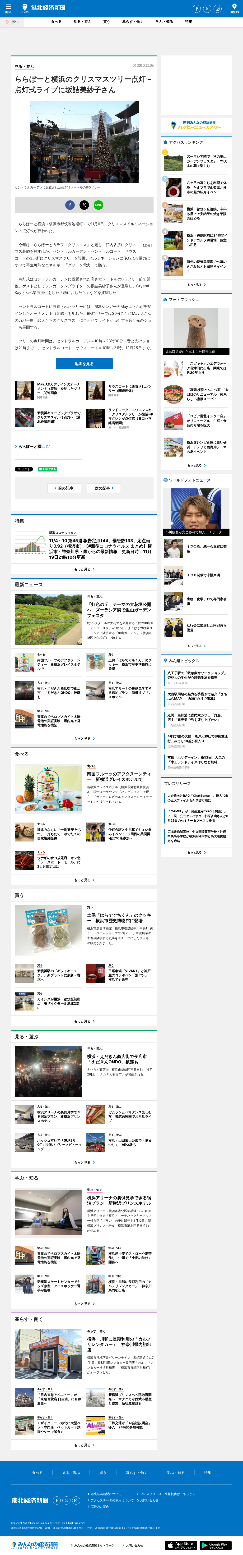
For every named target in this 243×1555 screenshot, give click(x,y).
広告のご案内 (100, 1506)
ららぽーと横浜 (32, 446)
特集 (188, 21)
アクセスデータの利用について (112, 1500)
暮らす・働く (133, 21)
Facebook (197, 9)
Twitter (207, 9)
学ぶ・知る (164, 21)
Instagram (218, 9)
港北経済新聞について (106, 1494)
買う (106, 21)
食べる (56, 21)
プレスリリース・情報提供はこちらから (168, 1494)
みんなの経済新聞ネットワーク (34, 1545)
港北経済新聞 (43, 8)
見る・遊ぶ (82, 21)
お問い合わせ (149, 1500)
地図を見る (84, 363)
